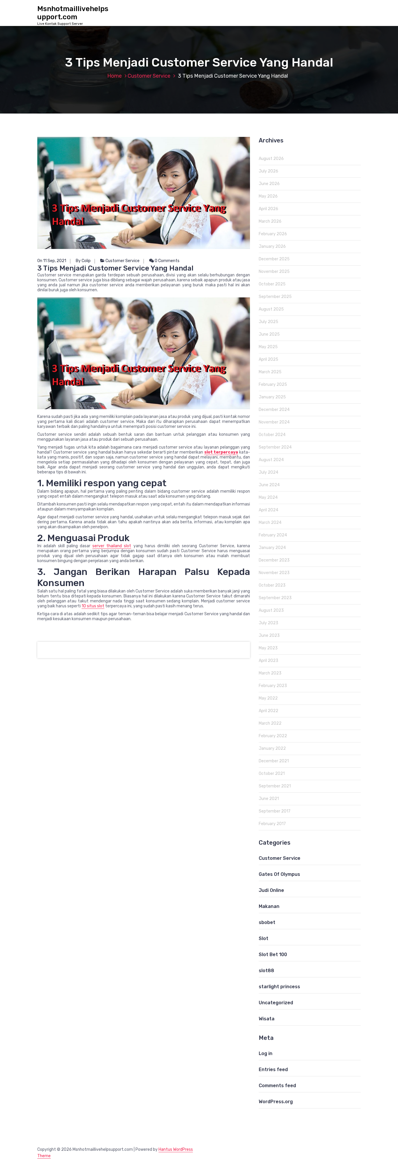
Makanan (269, 906)
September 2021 (275, 786)
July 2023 (268, 622)
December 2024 (274, 409)
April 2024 (268, 510)
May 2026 (268, 196)
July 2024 (268, 472)
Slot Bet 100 (273, 954)
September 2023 (275, 597)
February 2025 (273, 384)
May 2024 (268, 497)
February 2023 (273, 685)
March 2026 (270, 221)
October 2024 (272, 434)
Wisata (266, 1018)
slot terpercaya (221, 452)
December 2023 (274, 560)
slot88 (266, 970)
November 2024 (274, 422)
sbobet (267, 922)
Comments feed (277, 1085)
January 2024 (272, 547)
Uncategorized (276, 1002)
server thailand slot (111, 545)
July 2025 (268, 321)
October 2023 (272, 585)
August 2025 (271, 309)
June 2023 (269, 635)
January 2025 (272, 397)
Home (114, 76)
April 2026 (268, 208)
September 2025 (275, 296)
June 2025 (269, 334)
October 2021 (272, 773)
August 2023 (271, 610)
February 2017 (272, 823)
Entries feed (273, 1069)
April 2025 (268, 359)
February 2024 (273, 535)
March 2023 (270, 673)
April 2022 (268, 710)
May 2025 (268, 346)
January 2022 (272, 748)
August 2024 (271, 459)
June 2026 (269, 183)
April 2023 (268, 660)
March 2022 (270, 723)
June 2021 (269, 798)
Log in (265, 1053)
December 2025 (274, 259)
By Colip (83, 260)
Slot (263, 938)
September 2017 (274, 811)
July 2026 (268, 171)
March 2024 (270, 522)
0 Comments (166, 260)
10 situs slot (93, 606)
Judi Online (271, 890)
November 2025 (274, 271)
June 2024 (269, 484)
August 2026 (271, 158)
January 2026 (272, 246)
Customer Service (149, 76)
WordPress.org (276, 1101)
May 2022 (268, 698)
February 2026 (273, 233)
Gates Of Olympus (279, 874)
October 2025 (272, 284)
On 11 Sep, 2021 (51, 260)
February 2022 (273, 735)
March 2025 (270, 371)
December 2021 (274, 761)
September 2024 (275, 447)
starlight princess (279, 986)
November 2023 (274, 572)
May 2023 (268, 648)
